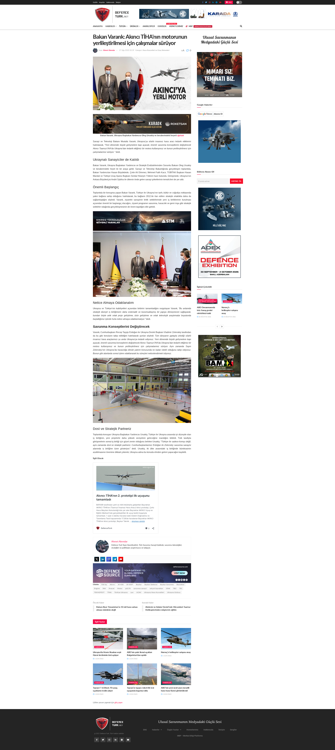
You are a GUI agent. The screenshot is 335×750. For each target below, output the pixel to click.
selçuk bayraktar (156, 588)
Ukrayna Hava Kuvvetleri (154, 592)
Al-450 (121, 584)
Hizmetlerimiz (176, 26)
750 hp (104, 584)
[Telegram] (114, 559)
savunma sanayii (140, 588)
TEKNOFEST (99, 592)
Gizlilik (95, 2)
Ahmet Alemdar (109, 50)
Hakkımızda (110, 2)
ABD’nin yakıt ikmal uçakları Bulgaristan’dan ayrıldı (139, 653)
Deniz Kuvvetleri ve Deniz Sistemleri (207, 300)
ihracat (111, 588)
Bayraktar (180, 584)
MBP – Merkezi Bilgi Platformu (190, 736)
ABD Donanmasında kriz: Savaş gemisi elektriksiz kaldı (206, 310)
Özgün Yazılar (173, 730)
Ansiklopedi (149, 26)
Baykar (139, 584)
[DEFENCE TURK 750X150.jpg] (142, 220)
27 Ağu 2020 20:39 (126, 50)
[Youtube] (120, 559)
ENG (230, 2)
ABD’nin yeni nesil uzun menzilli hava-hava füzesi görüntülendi (175, 689)
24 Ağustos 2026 (229, 317)
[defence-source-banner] (142, 572)
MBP (200, 26)
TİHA (109, 592)
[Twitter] (96, 559)
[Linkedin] (102, 559)
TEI (180, 588)
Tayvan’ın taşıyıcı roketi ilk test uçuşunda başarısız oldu (140, 689)
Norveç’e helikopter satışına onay (176, 652)
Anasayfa (98, 26)
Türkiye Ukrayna (121, 592)
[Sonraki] (222, 326)
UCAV (138, 592)
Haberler (110, 26)
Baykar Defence (151, 584)
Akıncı (112, 584)
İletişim (118, 2)
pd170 (128, 588)
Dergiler (162, 25)
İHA (104, 588)
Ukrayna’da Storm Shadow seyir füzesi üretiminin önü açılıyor (107, 653)
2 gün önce (166, 694)
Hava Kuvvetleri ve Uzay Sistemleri (156, 50)
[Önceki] (217, 326)
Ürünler (134, 26)
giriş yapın (118, 702)
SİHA (168, 588)
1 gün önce (98, 659)
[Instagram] (108, 559)
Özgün (122, 26)
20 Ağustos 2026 (204, 317)
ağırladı (180, 135)
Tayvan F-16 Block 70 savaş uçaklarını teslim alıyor (105, 689)
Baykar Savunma (167, 584)
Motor (119, 588)
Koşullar (102, 2)
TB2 (174, 588)
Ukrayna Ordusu (173, 592)
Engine (97, 588)
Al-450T (130, 584)
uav (132, 592)
